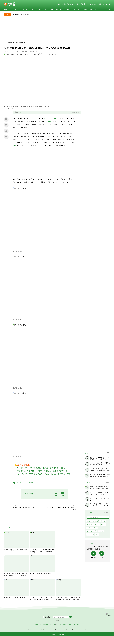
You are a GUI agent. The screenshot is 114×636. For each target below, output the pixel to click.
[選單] (109, 4)
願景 (94, 4)
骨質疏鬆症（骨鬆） (93, 524)
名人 (79, 9)
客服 (37, 630)
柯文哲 (46, 118)
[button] (109, 9)
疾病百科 (58, 624)
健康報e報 (48, 617)
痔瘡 (104, 521)
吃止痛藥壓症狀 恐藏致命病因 (22, 14)
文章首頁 (70, 624)
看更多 (108, 453)
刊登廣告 (29, 630)
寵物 (96, 9)
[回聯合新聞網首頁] (5, 4)
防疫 (56, 118)
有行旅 (89, 4)
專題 (85, 9)
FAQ (34, 630)
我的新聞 (101, 4)
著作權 (54, 630)
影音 (27, 9)
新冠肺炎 (15, 43)
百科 (22, 9)
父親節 (49, 121)
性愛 (74, 9)
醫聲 (52, 9)
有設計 (83, 4)
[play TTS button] (20, 112)
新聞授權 (42, 630)
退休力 (40, 9)
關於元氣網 (38, 624)
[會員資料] (107, 4)
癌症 (68, 9)
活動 (91, 9)
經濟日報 (68, 4)
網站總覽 (85, 630)
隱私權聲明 (60, 630)
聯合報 (61, 4)
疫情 (15, 145)
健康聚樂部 (45, 624)
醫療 (16, 9)
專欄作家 (76, 624)
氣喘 (97, 534)
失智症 (103, 524)
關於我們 (78, 630)
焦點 (5, 9)
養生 (10, 9)
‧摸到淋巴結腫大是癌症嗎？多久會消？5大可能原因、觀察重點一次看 (42, 474)
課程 (33, 9)
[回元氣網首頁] (11, 4)
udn (5, 43)
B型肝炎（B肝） (92, 528)
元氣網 (9, 43)
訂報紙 (73, 630)
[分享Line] (6, 125)
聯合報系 (67, 630)
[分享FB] (6, 119)
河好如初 (76, 4)
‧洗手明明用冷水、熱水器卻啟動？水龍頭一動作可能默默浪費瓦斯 (41, 468)
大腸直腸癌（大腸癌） (93, 521)
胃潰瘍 (101, 531)
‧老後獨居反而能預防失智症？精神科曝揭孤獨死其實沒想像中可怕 (41, 471)
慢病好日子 (60, 9)
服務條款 (49, 630)
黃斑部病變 (90, 534)
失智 (46, 9)
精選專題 (52, 624)
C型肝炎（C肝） (92, 531)
